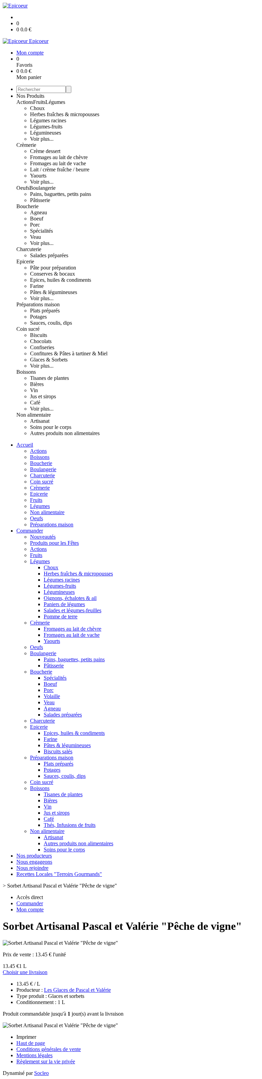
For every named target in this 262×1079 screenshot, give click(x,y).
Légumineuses (45, 133)
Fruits (39, 102)
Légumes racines (48, 120)
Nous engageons (34, 862)
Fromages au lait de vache (58, 163)
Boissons (26, 372)
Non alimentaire (33, 415)
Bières (37, 384)
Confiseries (42, 347)
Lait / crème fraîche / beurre (59, 169)
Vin (34, 390)
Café (35, 402)
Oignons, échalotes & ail (70, 598)
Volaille (52, 696)
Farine (37, 286)
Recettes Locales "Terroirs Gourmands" (59, 874)
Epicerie (25, 261)
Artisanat (39, 421)
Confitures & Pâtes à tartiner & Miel (68, 353)
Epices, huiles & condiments (60, 280)
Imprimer (26, 1037)
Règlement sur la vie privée (45, 1061)
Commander (29, 531)
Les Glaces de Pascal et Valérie (77, 990)
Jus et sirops (43, 396)
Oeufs (22, 188)
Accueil (24, 445)
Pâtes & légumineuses (53, 292)
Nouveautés (43, 537)
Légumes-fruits (46, 126)
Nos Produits (30, 96)
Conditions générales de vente (48, 1049)
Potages (38, 317)
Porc (35, 225)
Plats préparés (45, 310)
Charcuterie (28, 249)
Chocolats (41, 341)
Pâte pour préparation (53, 268)
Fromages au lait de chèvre (59, 157)
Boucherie (27, 206)
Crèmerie (26, 145)
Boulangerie (42, 188)
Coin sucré (28, 329)
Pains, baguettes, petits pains (60, 194)
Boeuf (36, 218)
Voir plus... (42, 139)
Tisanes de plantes (49, 378)
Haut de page (30, 1043)
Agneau (38, 212)
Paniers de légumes (64, 604)
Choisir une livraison (25, 972)
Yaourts (38, 176)
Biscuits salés (58, 751)
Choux (37, 108)
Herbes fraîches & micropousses (64, 114)
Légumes (55, 102)
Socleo (41, 1073)
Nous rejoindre (32, 868)
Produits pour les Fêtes (54, 543)
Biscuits (38, 335)
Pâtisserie (40, 200)
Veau (35, 237)
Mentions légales (34, 1055)
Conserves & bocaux (52, 274)
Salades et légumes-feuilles (72, 610)
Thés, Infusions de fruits (70, 825)
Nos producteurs (34, 856)
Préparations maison (38, 304)
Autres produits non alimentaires (65, 433)
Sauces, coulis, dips (51, 323)
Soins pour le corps (50, 427)
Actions (24, 102)
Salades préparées (49, 255)
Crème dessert (45, 151)
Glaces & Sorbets (49, 360)
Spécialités (41, 231)
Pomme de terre (60, 616)
